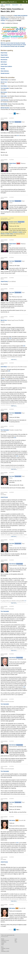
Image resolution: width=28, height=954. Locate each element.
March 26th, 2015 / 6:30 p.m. (6, 219)
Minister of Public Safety (7, 234)
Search (2, 943)
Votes (16, 941)
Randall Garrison (5, 73)
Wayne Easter (4, 55)
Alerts (2, 944)
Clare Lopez (4, 96)
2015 (21, 4)
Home (2, 4)
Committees (7, 4)
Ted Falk (3, 68)
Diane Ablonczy (5, 71)
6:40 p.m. (2, 410)
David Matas (4, 86)
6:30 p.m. (2, 119)
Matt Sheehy (4, 92)
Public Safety (15, 4)
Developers (3, 951)
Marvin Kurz (4, 82)
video (3, 23)
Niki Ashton (4, 62)
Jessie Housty (4, 80)
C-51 (18, 135)
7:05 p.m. (2, 905)
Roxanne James (5, 57)
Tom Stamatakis (5, 88)
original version (5, 19)
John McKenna (4, 100)
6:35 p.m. (2, 364)
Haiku (2, 949)
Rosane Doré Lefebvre (6, 66)
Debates (3, 940)
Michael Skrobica (5, 108)
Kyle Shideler (4, 104)
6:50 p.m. (2, 541)
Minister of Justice (17, 232)
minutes (3, 20)
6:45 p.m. (2, 473)
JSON (7, 951)
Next (17, 113)
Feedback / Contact (5, 948)
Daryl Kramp (4, 53)
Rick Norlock (4, 59)
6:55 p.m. (2, 561)
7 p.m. (2, 700)
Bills (15, 940)
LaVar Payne (4, 64)
